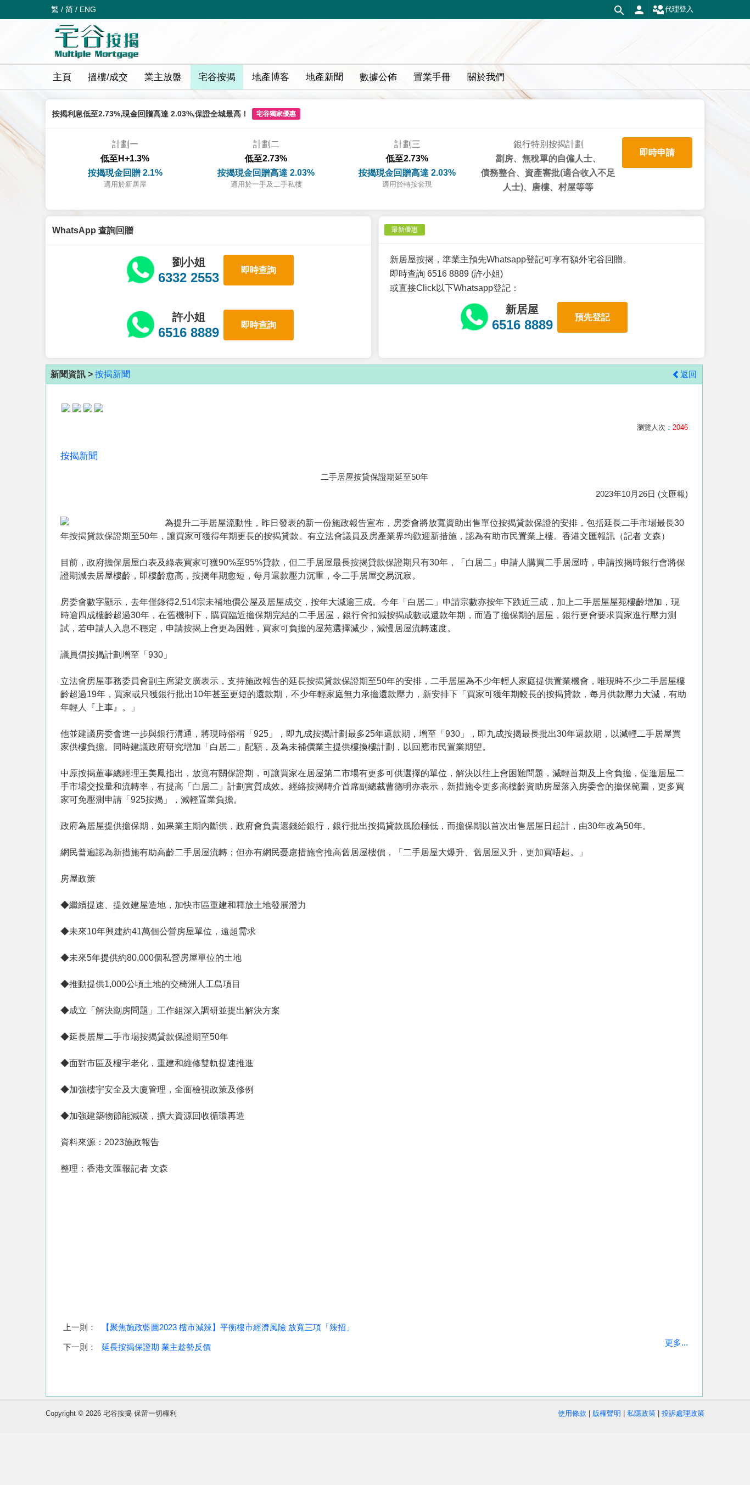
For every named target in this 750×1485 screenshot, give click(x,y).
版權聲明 (606, 1413)
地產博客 (270, 77)
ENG (88, 9)
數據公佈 (378, 77)
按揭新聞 (112, 374)
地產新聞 (324, 77)
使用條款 (572, 1413)
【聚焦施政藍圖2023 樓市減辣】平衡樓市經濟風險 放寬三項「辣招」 (228, 1327)
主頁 (62, 77)
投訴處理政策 (683, 1413)
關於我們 (486, 77)
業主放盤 (163, 77)
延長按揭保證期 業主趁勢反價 (156, 1347)
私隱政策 (641, 1413)
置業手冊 (432, 77)
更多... (676, 1342)
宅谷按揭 (217, 77)
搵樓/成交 (108, 77)
